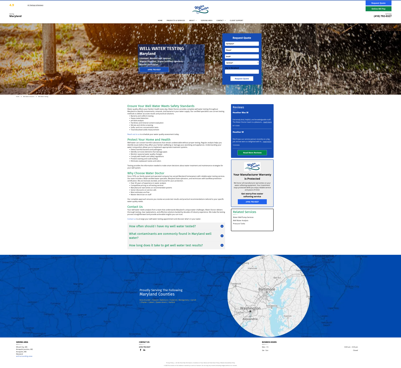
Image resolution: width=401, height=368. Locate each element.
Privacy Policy (170, 363)
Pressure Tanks (239, 223)
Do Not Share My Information (184, 363)
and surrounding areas (24, 356)
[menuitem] (160, 21)
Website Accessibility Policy (227, 363)
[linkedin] (144, 350)
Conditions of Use (198, 363)
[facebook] (140, 350)
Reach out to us (133, 134)
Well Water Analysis (240, 220)
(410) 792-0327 (383, 16)
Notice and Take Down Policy (211, 363)
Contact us (131, 219)
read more (267, 122)
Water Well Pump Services (243, 217)
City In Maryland (232, 68)
